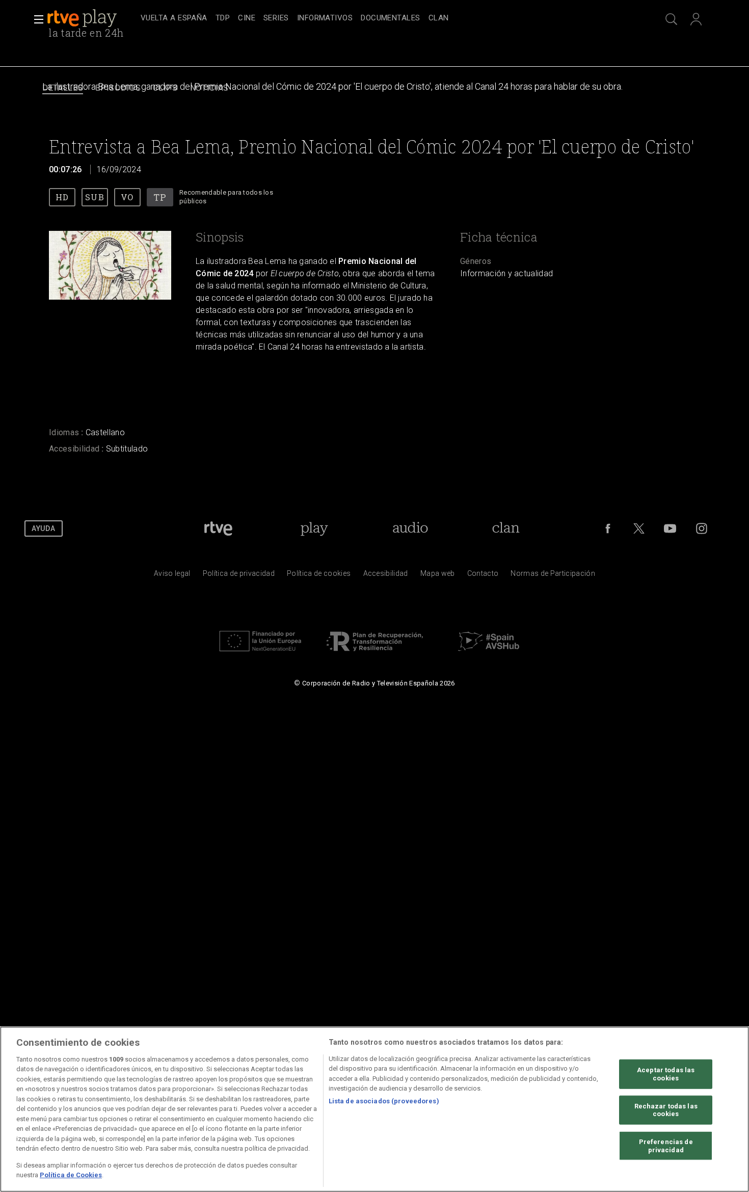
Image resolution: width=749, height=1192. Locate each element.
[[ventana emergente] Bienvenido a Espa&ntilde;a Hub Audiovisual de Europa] (489, 653)
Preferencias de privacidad (666, 1146)
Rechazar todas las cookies (666, 1110)
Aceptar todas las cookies (665, 1074)
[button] (35, 19)
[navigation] (386, 18)
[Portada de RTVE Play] (83, 18)
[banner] (92, 18)
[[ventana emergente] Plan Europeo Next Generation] (260, 653)
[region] (374, 1109)
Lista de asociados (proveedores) (384, 1101)
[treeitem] (174, 18)
